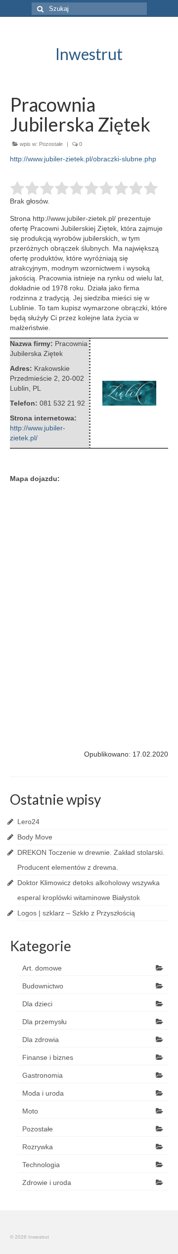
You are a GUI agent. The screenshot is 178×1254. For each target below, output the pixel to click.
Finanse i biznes (47, 1057)
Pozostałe (51, 144)
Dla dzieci (37, 1004)
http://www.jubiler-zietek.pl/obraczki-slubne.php (83, 159)
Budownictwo (42, 986)
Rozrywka (37, 1147)
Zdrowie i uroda (46, 1182)
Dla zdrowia (40, 1040)
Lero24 (28, 822)
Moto (30, 1111)
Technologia (41, 1165)
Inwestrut (89, 54)
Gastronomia (42, 1075)
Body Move (34, 837)
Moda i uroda (43, 1093)
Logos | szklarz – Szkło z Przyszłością (76, 913)
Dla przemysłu (44, 1022)
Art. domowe (42, 968)
